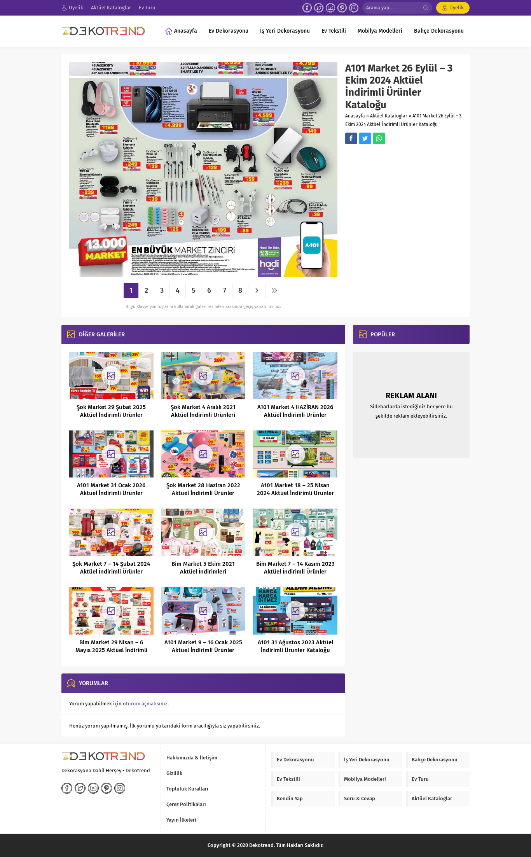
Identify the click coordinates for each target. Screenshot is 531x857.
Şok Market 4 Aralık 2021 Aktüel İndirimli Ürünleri (203, 411)
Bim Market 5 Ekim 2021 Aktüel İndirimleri (203, 567)
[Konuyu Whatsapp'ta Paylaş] (379, 138)
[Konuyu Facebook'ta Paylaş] (351, 138)
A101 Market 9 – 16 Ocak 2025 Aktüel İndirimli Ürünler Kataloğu (203, 650)
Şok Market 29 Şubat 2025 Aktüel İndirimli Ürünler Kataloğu (111, 415)
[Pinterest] (342, 7)
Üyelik (456, 7)
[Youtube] (330, 7)
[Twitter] (318, 7)
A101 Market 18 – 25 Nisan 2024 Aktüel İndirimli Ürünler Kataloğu (295, 493)
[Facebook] (307, 7)
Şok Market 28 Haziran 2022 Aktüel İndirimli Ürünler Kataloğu (203, 493)
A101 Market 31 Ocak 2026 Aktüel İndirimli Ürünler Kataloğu (111, 493)
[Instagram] (353, 7)
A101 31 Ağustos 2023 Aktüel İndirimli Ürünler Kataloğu (295, 646)
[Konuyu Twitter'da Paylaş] (365, 138)
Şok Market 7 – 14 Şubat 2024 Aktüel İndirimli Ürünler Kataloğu (111, 571)
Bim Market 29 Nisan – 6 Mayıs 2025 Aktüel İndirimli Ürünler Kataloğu (111, 650)
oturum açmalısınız (145, 704)
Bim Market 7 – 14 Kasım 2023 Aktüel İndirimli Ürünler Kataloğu (295, 571)
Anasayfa (355, 116)
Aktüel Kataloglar (388, 116)
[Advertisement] (410, 204)
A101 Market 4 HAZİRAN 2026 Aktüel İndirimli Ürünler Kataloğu (295, 415)
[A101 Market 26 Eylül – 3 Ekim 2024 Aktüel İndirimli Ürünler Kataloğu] (203, 274)
